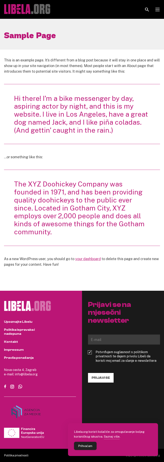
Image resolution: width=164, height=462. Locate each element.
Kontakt (11, 342)
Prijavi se (101, 378)
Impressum (14, 350)
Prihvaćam (85, 446)
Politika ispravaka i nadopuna (19, 332)
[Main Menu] (157, 9)
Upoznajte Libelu (18, 322)
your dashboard (88, 259)
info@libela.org (26, 374)
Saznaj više (112, 436)
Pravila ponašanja (19, 358)
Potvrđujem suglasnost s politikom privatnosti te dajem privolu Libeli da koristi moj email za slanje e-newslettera (126, 356)
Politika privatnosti (16, 455)
